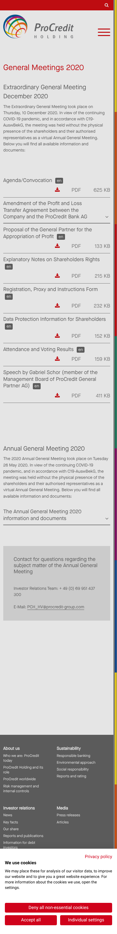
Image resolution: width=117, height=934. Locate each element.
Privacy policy (98, 856)
